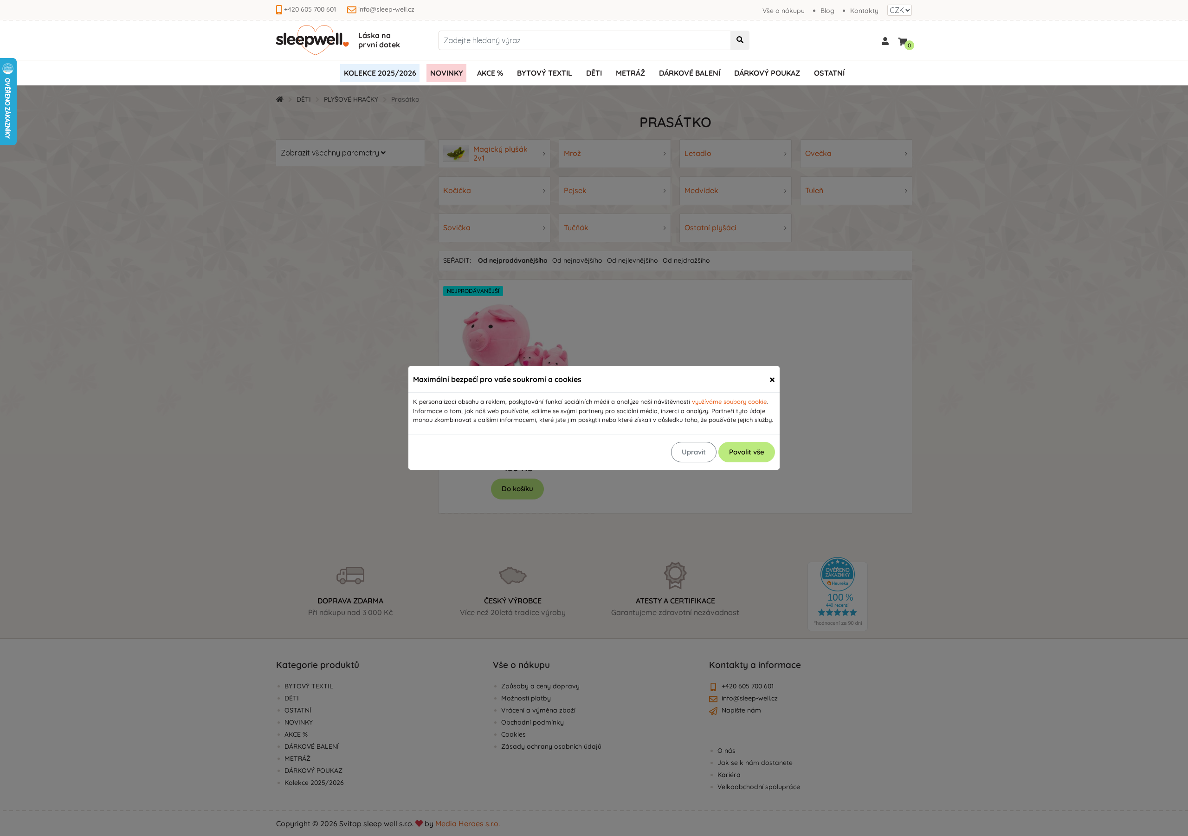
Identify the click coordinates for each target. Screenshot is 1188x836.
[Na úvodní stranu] (312, 40)
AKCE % (490, 73)
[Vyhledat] (739, 40)
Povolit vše (746, 451)
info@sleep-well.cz (386, 9)
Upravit (694, 451)
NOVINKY (446, 73)
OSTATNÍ (829, 73)
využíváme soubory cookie (729, 401)
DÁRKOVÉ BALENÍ (689, 73)
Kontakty (864, 10)
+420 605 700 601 (310, 9)
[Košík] (902, 39)
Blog (827, 10)
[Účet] (885, 40)
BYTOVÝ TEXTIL (544, 73)
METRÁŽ (630, 73)
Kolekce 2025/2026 (380, 73)
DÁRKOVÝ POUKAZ (767, 73)
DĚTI (594, 73)
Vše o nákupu (783, 10)
